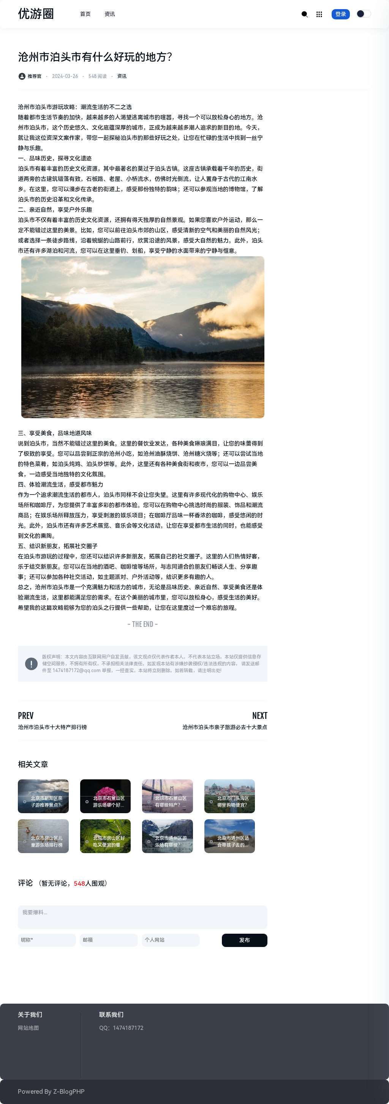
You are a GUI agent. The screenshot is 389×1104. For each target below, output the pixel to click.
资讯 (109, 14)
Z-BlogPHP (69, 1091)
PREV (25, 716)
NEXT (259, 716)
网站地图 (28, 1028)
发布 (244, 940)
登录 (340, 14)
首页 (85, 14)
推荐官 (34, 76)
